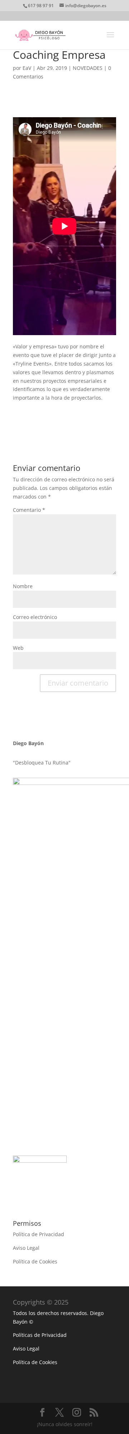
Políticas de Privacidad (40, 1334)
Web (18, 647)
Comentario (29, 509)
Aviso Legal (26, 1247)
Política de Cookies (35, 1261)
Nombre (23, 586)
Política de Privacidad (38, 1234)
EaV (27, 68)
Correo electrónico (35, 617)
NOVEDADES (87, 68)
